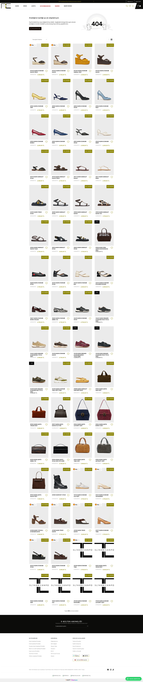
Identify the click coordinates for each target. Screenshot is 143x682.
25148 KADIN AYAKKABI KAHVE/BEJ (80, 601)
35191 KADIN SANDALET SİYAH (58, 248)
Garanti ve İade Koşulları (78, 648)
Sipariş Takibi (138, 1)
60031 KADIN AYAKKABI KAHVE (58, 566)
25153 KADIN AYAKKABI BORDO (36, 142)
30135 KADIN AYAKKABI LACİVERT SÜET (102, 601)
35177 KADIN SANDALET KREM (102, 177)
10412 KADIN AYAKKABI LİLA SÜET (80, 495)
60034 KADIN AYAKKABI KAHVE (59, 71)
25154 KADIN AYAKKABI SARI (36, 106)
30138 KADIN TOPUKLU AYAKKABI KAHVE (36, 531)
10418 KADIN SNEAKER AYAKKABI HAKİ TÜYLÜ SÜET (36, 390)
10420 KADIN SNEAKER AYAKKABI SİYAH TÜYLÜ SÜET (102, 320)
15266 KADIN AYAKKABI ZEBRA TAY (58, 319)
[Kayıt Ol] (87, 626)
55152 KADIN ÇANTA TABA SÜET (79, 460)
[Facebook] (108, 669)
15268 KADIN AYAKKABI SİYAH (36, 283)
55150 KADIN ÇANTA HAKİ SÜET (101, 389)
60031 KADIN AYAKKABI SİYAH (36, 566)
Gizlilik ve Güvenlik (77, 651)
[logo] (6, 6)
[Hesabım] (133, 6)
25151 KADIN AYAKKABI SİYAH (80, 142)
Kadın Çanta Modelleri (34, 651)
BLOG (52, 651)
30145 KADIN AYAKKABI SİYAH (58, 283)
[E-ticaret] (71, 680)
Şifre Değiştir (54, 643)
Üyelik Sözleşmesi (77, 643)
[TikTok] (113, 669)
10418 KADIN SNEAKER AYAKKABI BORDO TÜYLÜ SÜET (80, 355)
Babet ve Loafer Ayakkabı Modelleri (37, 648)
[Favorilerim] (130, 6)
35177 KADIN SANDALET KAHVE (80, 177)
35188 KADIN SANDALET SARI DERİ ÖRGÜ (80, 389)
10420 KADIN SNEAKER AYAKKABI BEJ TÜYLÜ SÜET (36, 355)
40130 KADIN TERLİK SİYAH (36, 212)
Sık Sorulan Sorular (55, 653)
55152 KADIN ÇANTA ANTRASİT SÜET (101, 460)
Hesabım (53, 648)
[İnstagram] (110, 669)
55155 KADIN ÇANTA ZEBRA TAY (35, 460)
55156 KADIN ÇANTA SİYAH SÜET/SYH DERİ (58, 460)
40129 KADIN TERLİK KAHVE (79, 531)
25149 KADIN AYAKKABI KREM (102, 142)
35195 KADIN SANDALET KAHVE (80, 212)
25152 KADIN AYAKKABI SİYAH (80, 106)
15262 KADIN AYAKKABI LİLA (58, 601)
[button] (49, 1)
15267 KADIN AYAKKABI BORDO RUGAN (36, 319)
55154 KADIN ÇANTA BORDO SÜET (101, 425)
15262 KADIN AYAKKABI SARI (36, 601)
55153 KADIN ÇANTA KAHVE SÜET (35, 495)
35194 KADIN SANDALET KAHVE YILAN (37, 248)
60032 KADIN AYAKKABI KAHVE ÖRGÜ (37, 71)
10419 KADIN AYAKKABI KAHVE (58, 354)
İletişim (52, 656)
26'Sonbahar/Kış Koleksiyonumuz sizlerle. (71, 1)
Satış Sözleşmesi (77, 646)
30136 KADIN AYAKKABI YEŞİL (80, 566)
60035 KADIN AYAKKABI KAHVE (102, 71)
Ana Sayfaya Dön (36, 28)
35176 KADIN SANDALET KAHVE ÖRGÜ (58, 177)
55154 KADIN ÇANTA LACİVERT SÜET (79, 425)
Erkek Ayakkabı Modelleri (35, 643)
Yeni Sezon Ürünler (33, 653)
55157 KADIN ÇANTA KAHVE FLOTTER (57, 425)
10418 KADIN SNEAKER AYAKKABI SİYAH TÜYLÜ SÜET (102, 355)
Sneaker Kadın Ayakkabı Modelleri (37, 646)
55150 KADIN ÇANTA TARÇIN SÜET (35, 425)
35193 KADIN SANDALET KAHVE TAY (102, 212)
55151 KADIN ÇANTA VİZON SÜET (101, 566)
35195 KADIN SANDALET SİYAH (58, 212)
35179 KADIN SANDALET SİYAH (36, 177)
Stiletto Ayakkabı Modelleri (35, 656)
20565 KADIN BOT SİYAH (59, 495)
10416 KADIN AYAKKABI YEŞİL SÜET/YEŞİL (58, 389)
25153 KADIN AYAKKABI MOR (58, 142)
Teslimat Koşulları (77, 641)
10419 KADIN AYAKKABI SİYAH (80, 319)
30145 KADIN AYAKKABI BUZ (80, 283)
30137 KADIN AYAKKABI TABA (102, 531)
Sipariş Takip (54, 646)
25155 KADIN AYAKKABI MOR (58, 106)
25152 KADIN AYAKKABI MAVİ (102, 106)
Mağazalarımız (130, 1)
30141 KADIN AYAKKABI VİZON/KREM (102, 495)
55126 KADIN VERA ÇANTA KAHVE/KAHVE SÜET (102, 249)
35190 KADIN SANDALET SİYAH (80, 248)
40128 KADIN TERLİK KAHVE (57, 531)
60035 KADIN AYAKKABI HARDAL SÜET (80, 71)
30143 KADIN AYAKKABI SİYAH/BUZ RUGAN (102, 283)
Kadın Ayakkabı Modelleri (35, 641)
